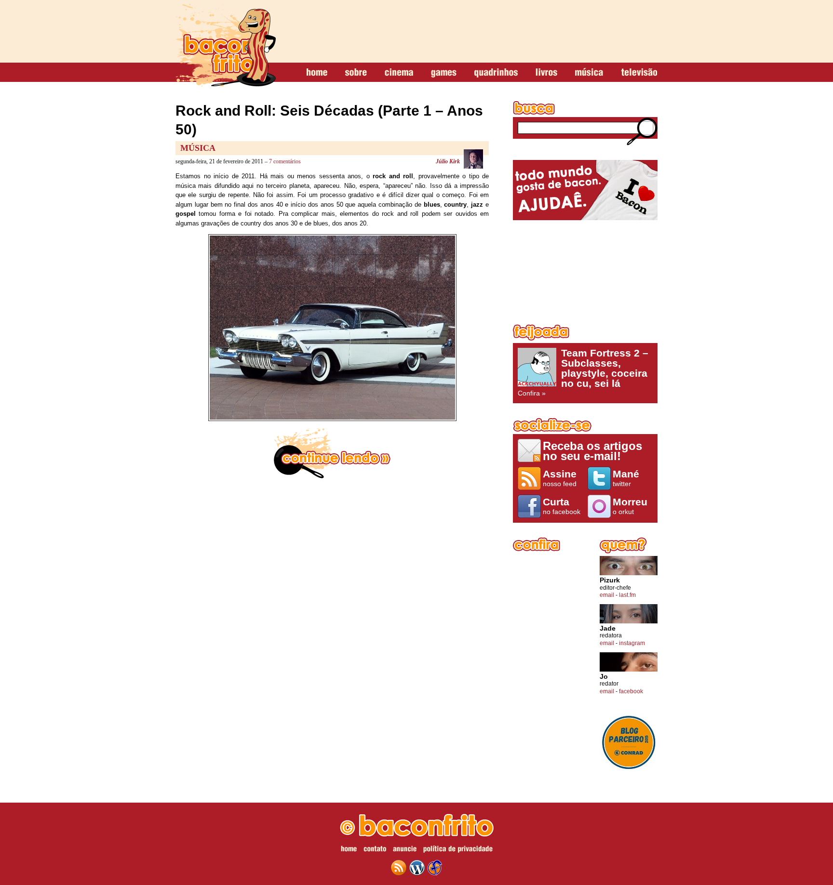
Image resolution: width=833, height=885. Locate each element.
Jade (608, 628)
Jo (604, 676)
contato (374, 850)
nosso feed (560, 478)
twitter (626, 478)
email (607, 595)
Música (197, 148)
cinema (399, 73)
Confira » (583, 372)
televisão (639, 73)
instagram (632, 643)
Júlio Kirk (448, 161)
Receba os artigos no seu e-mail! (592, 450)
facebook (631, 691)
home (317, 73)
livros (546, 73)
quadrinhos (496, 73)
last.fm (627, 595)
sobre (356, 73)
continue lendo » (332, 453)
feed (398, 867)
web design (435, 867)
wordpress (417, 867)
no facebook (561, 505)
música (589, 73)
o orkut (630, 505)
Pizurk (610, 580)
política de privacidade (458, 850)
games (444, 73)
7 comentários (285, 161)
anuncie (404, 850)
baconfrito (225, 45)
